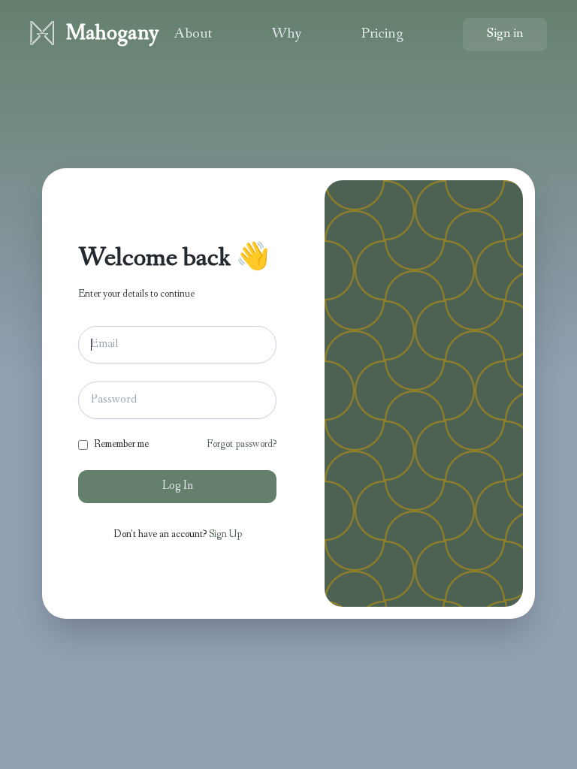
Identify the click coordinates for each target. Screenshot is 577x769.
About (193, 34)
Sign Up (225, 534)
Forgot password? (241, 444)
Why (286, 34)
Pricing (382, 34)
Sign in (505, 34)
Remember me (121, 444)
